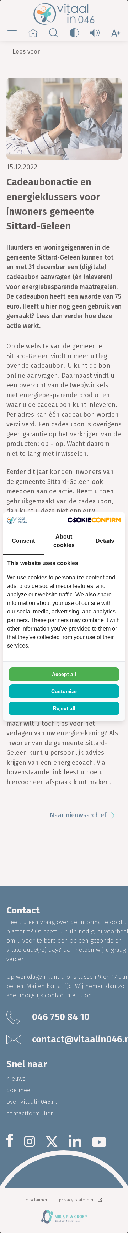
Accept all (64, 674)
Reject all (64, 708)
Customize (64, 691)
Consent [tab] (23, 541)
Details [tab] (105, 541)
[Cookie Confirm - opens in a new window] (94, 520)
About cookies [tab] (64, 541)
